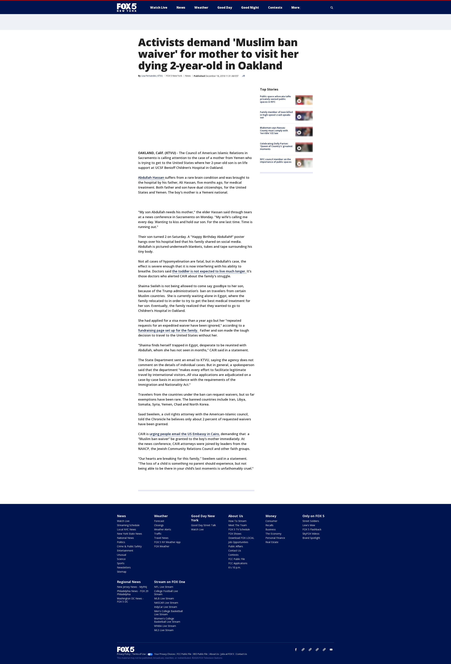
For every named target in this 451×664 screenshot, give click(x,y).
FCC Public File (236, 559)
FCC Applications (237, 563)
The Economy (273, 533)
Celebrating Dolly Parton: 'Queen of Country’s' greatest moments (276, 146)
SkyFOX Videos (310, 533)
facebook (296, 649)
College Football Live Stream (166, 592)
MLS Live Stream (164, 630)
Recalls (269, 525)
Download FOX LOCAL (241, 538)
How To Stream (237, 521)
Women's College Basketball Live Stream (167, 620)
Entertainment (125, 550)
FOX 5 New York (174, 75)
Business (270, 529)
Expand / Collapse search (332, 7)
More (295, 7)
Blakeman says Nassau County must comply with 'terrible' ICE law (274, 130)
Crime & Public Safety (129, 546)
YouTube (317, 649)
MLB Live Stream (164, 598)
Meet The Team (237, 525)
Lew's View (308, 525)
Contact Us (234, 550)
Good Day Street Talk (203, 525)
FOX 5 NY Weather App (167, 542)
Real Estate (271, 542)
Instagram (303, 649)
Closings (159, 525)
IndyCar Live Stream (165, 607)
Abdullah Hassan (151, 177)
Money (270, 516)
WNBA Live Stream (165, 626)
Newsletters (124, 567)
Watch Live (123, 521)
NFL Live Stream (163, 586)
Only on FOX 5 (313, 516)
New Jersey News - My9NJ (132, 586)
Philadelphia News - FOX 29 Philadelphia (132, 592)
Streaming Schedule (128, 525)
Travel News (161, 538)
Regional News (129, 582)
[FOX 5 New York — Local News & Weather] (128, 7)
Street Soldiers (310, 521)
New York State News (129, 533)
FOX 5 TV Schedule (239, 529)
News (188, 75)
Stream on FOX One (169, 582)
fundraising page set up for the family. (168, 330)
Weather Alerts (162, 529)
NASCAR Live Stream (166, 602)
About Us (235, 516)
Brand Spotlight (311, 538)
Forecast (159, 521)
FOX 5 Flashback (311, 529)
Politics (121, 542)
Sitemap (121, 571)
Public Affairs (235, 546)
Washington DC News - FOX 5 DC (130, 600)
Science (121, 559)
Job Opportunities (238, 542)
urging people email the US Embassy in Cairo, (185, 434)
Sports (120, 563)
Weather (161, 516)
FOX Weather (161, 546)
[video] (304, 100)
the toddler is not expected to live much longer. (209, 271)
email (331, 649)
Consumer (271, 521)
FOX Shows (234, 533)
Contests (233, 554)
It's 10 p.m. (234, 567)
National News (125, 538)
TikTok (310, 649)
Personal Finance (275, 538)
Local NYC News (126, 529)
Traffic (158, 533)
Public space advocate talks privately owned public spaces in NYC (275, 99)
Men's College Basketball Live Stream (168, 612)
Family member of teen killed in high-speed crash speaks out (276, 114)
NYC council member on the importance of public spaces (275, 161)
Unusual (121, 554)
